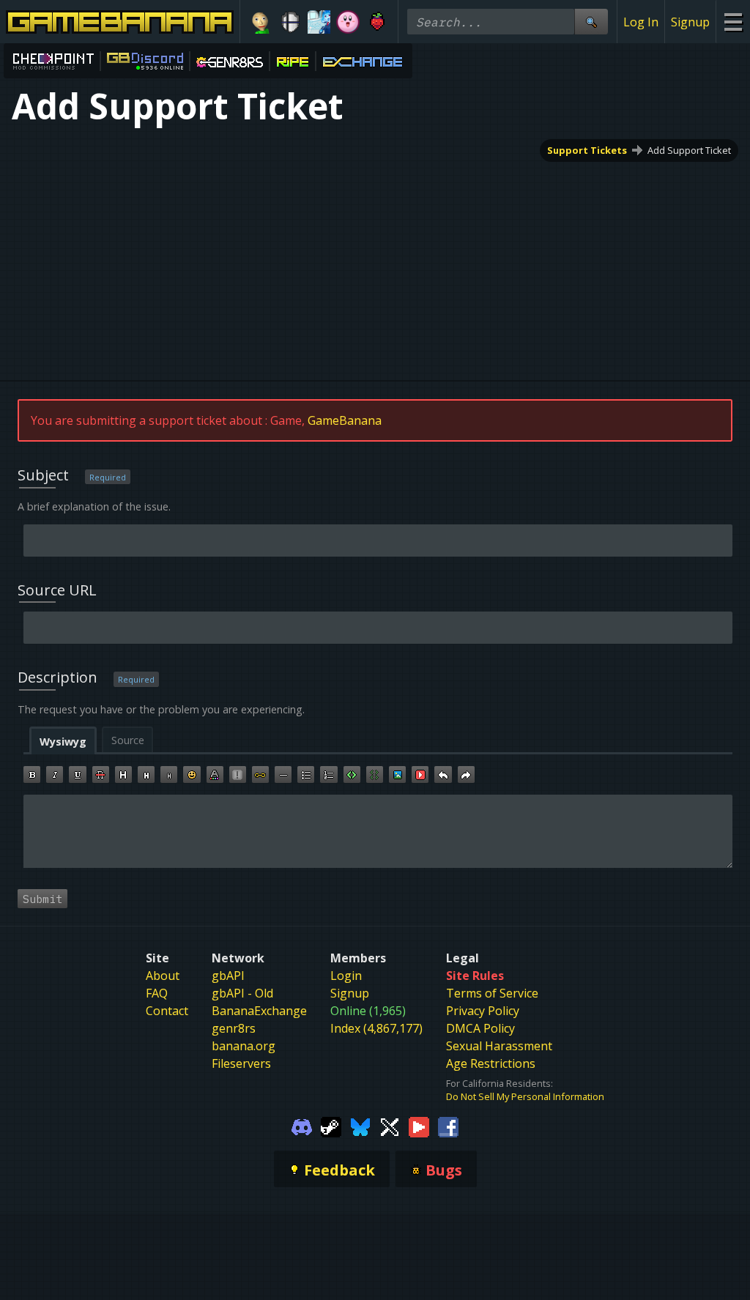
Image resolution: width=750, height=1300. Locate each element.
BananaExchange (259, 1011)
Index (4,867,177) (376, 1028)
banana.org (243, 1046)
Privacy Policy (482, 1011)
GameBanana (345, 420)
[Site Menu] (733, 21)
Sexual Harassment (499, 1046)
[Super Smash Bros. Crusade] (290, 22)
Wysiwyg (63, 742)
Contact (167, 1011)
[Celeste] (377, 22)
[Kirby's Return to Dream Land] (348, 22)
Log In (640, 22)
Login (346, 975)
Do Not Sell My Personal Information (525, 1096)
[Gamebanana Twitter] (389, 1126)
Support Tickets (587, 150)
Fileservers (241, 1063)
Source (127, 740)
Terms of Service (492, 993)
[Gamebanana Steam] (331, 1126)
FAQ (157, 993)
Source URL (57, 590)
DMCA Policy (480, 1028)
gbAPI (228, 975)
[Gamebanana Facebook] (448, 1126)
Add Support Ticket (689, 150)
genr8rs (234, 1028)
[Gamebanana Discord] (301, 1126)
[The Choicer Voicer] (319, 22)
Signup (690, 22)
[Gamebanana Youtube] (419, 1126)
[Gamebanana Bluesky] (360, 1126)
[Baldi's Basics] (260, 22)
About (162, 975)
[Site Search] (591, 21)
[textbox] (377, 831)
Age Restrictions (490, 1063)
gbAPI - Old (242, 993)
